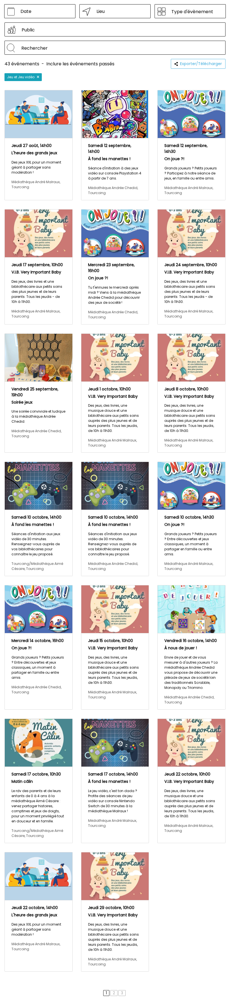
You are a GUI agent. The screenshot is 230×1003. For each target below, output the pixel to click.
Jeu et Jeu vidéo (20, 77)
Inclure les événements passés (80, 64)
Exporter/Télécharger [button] (201, 63)
